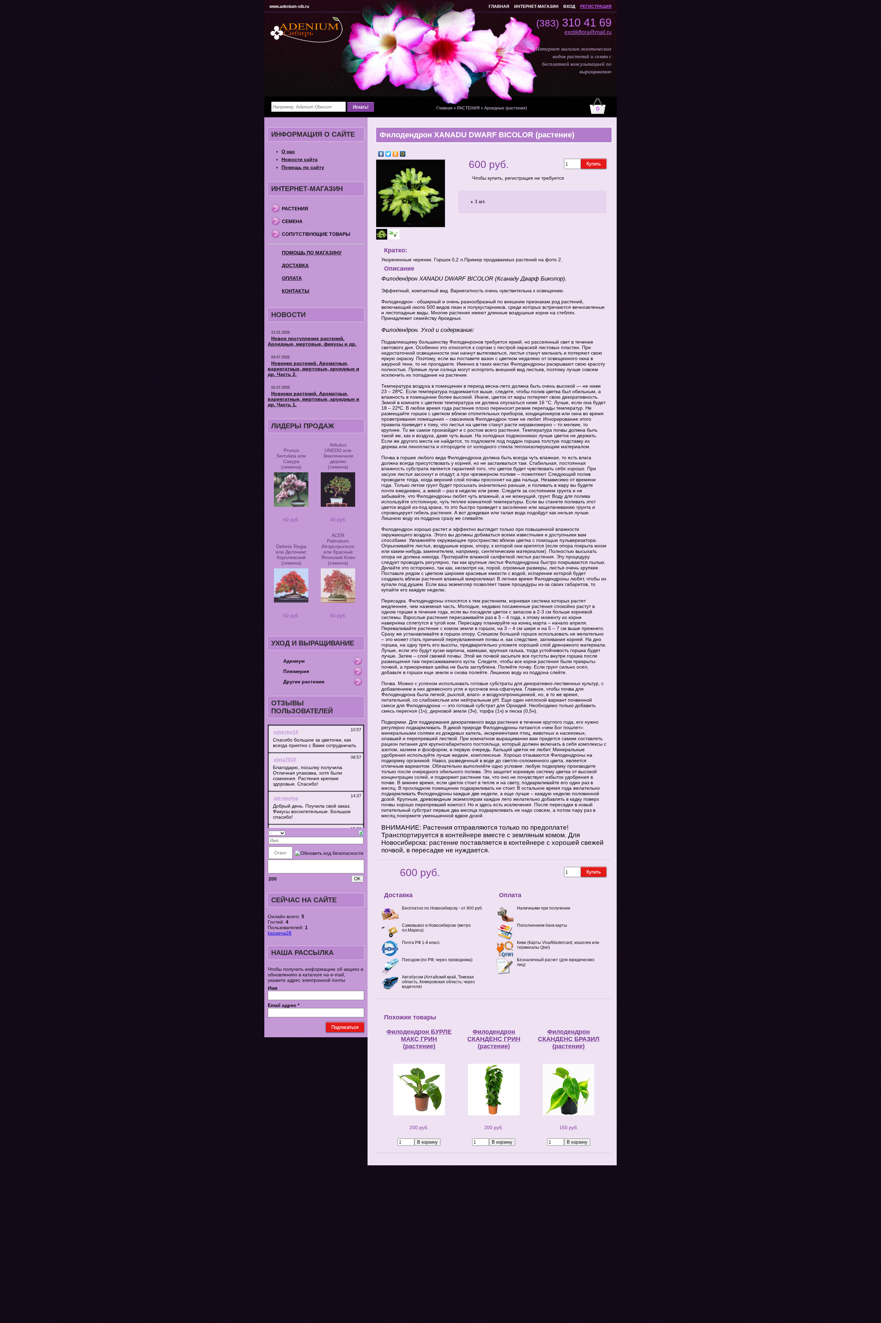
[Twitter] (388, 153)
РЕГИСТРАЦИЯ (596, 6)
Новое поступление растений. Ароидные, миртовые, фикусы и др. (312, 341)
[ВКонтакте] (381, 153)
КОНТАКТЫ (295, 291)
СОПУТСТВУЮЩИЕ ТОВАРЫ (316, 234)
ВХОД (569, 6)
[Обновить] (361, 832)
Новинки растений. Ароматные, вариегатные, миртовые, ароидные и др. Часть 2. (313, 368)
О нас (288, 151)
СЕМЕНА (292, 221)
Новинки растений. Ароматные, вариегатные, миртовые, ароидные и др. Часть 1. (313, 399)
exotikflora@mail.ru (588, 32)
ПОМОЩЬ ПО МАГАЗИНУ (312, 252)
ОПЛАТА (292, 278)
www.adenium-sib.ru (289, 6)
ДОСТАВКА (295, 265)
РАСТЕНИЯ (295, 208)
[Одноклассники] (395, 153)
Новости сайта (300, 159)
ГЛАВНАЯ (499, 6)
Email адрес (283, 1005)
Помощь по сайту (303, 167)
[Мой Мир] (402, 153)
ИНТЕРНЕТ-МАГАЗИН (536, 6)
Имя (272, 988)
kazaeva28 (279, 933)
